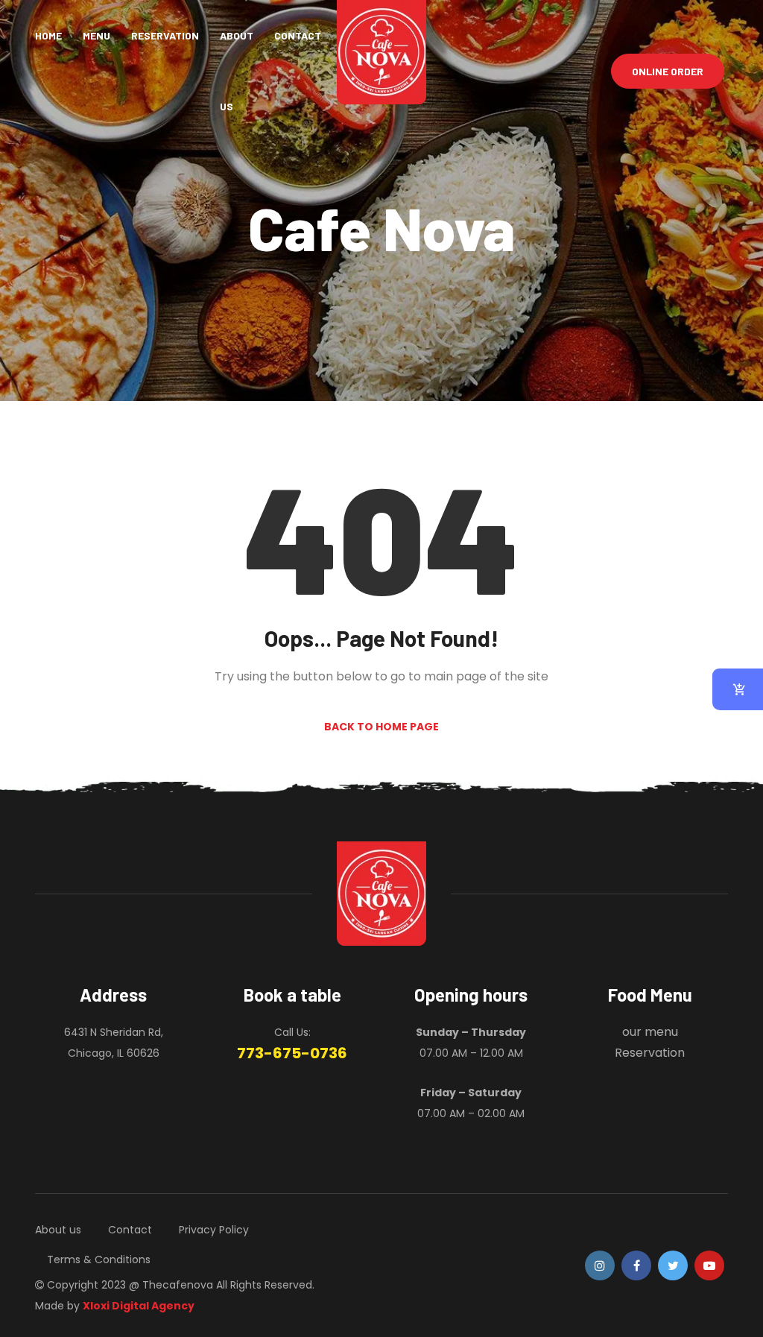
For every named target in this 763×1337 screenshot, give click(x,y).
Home (48, 35)
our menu (650, 1031)
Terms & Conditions (99, 1259)
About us (236, 71)
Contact (297, 35)
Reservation (165, 35)
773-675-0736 (292, 1053)
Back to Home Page (381, 726)
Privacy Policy (214, 1229)
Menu (96, 35)
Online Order (667, 71)
